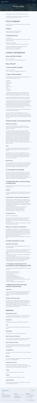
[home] (5, 2)
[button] (10, 1)
